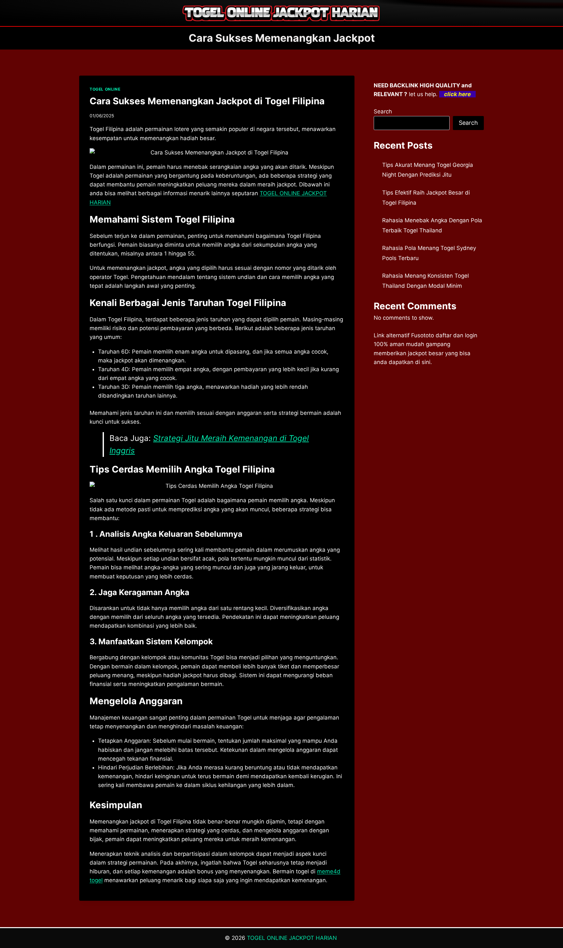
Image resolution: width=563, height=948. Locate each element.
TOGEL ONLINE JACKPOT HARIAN (293, 938)
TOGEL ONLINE (105, 89)
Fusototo (422, 335)
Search (383, 111)
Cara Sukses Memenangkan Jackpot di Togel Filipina (207, 101)
